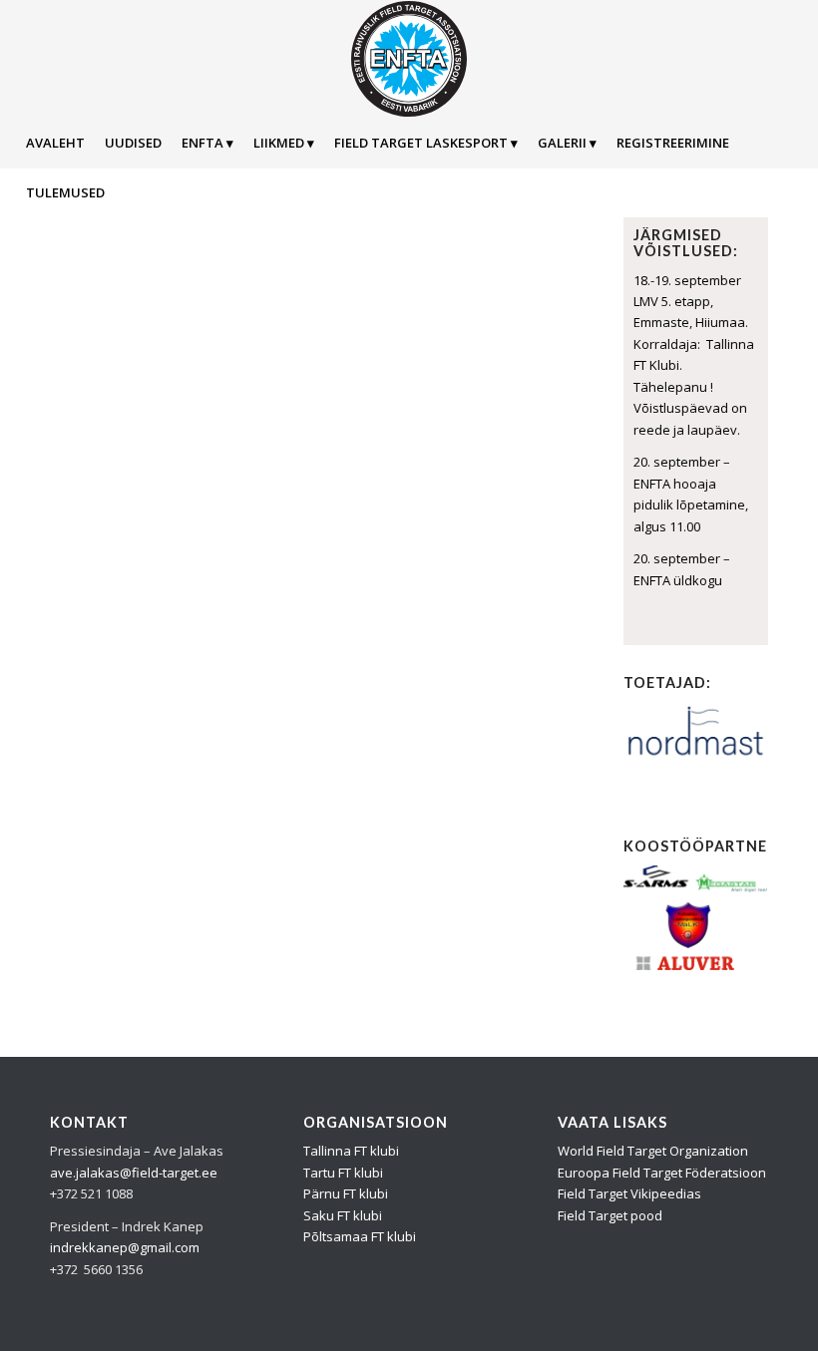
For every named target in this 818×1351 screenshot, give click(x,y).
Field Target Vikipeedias (629, 1193)
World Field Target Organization (653, 1151)
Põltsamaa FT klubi (359, 1236)
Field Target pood (610, 1215)
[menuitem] (55, 143)
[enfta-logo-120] (409, 59)
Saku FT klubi (342, 1215)
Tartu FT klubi (343, 1173)
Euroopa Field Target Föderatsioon (662, 1173)
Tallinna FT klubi (351, 1151)
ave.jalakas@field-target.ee (133, 1173)
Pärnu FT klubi (345, 1193)
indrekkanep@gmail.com (125, 1247)
